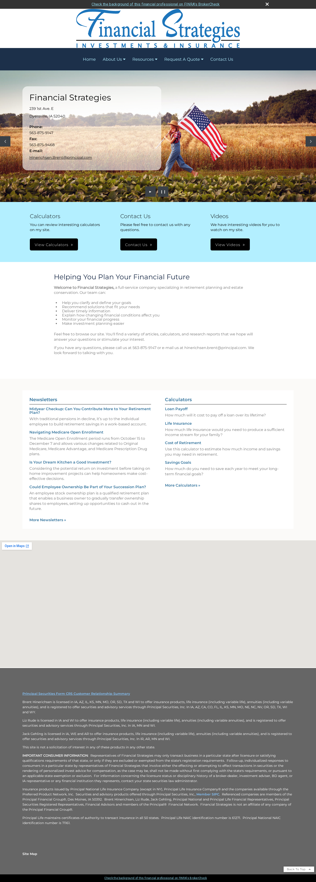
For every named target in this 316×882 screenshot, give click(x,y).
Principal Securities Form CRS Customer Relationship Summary (76, 694)
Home (89, 59)
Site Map (29, 854)
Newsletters (43, 399)
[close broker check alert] (267, 4)
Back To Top (297, 869)
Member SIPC (207, 794)
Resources (143, 59)
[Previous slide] (5, 141)
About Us (112, 59)
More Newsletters (47, 520)
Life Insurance (178, 423)
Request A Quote (182, 59)
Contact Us (221, 59)
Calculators (178, 399)
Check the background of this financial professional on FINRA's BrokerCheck (156, 4)
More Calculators (182, 485)
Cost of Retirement (183, 443)
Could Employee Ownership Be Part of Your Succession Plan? (87, 487)
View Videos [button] (227, 245)
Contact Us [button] (136, 245)
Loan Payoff (176, 409)
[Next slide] (311, 141)
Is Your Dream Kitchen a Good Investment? (70, 462)
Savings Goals (178, 462)
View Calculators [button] (51, 245)
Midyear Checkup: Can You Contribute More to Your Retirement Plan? (90, 411)
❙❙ (163, 192)
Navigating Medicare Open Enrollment (66, 432)
